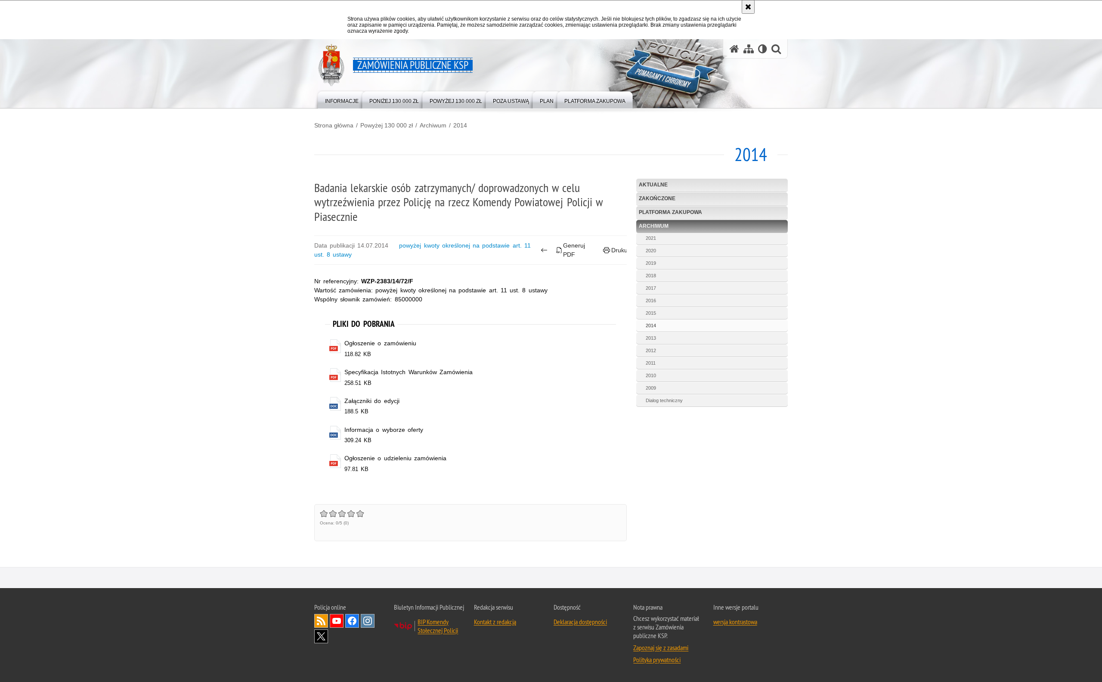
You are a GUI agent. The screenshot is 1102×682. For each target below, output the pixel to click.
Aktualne (653, 185)
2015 (651, 313)
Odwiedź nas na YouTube (337, 621)
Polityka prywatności (657, 659)
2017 (651, 288)
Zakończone (657, 198)
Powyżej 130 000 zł (386, 125)
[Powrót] (544, 250)
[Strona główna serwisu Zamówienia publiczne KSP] (734, 48)
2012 (651, 350)
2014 (460, 125)
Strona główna (333, 125)
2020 (651, 250)
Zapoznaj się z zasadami (660, 647)
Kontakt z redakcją (495, 621)
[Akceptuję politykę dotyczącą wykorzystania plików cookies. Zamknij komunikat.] (748, 7)
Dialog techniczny (664, 400)
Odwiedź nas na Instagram (368, 621)
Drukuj (620, 250)
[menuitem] (341, 99)
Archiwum (433, 125)
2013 (651, 338)
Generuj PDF (574, 250)
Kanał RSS (321, 621)
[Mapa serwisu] (748, 48)
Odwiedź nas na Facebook (352, 621)
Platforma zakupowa (670, 212)
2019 (651, 263)
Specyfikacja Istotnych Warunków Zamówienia (408, 372)
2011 (651, 363)
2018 (651, 275)
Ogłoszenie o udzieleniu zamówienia (395, 458)
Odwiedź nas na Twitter (321, 636)
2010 (651, 375)
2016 (651, 300)
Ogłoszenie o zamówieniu (380, 343)
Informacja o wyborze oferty (383, 429)
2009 (651, 388)
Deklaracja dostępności (580, 621)
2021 (651, 238)
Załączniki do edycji (371, 400)
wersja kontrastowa (735, 621)
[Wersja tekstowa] (762, 48)
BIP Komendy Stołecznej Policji (438, 626)
